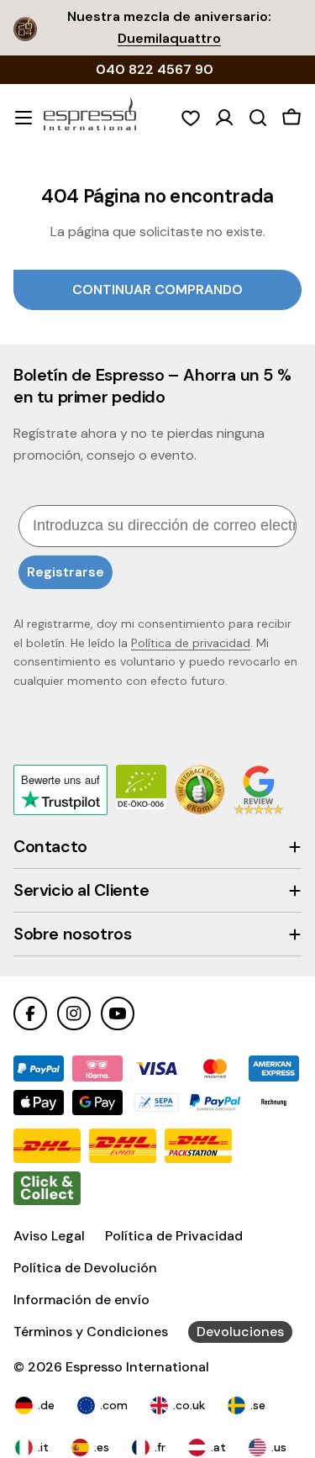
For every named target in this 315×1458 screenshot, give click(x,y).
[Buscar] (258, 118)
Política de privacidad (190, 642)
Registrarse (65, 572)
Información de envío (81, 1299)
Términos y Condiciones (90, 1331)
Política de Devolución (85, 1267)
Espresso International (137, 1367)
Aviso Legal (49, 1236)
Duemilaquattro (169, 38)
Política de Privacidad (174, 1236)
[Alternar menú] (23, 118)
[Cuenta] (224, 118)
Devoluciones (240, 1331)
